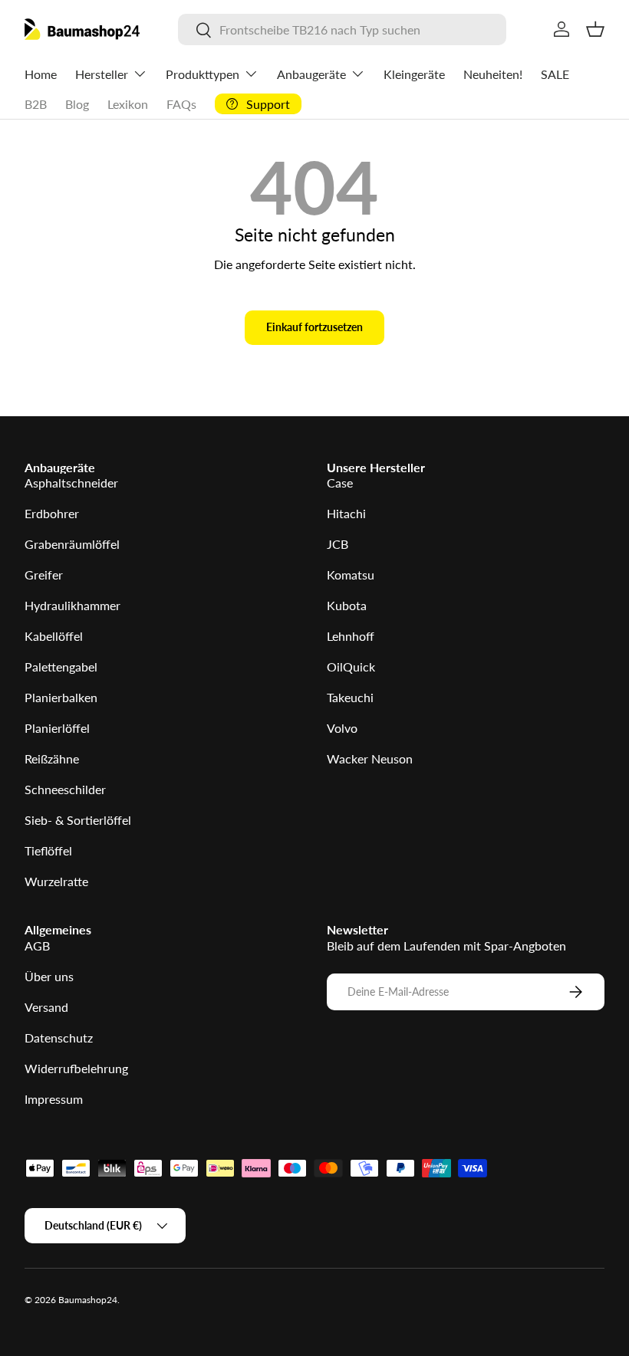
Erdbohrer (52, 513)
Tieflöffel (48, 850)
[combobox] (342, 29)
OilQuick (351, 666)
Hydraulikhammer (72, 605)
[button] (595, 29)
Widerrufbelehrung (76, 1068)
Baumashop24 (87, 1299)
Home (41, 74)
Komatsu (350, 574)
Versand (46, 1007)
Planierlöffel (57, 728)
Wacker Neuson (370, 758)
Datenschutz (59, 1037)
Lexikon (127, 104)
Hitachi (346, 513)
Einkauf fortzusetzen (314, 326)
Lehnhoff (350, 636)
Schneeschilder (65, 789)
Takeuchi (350, 697)
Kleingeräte (414, 74)
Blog (77, 104)
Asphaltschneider (71, 482)
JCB (337, 544)
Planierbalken (61, 697)
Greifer (44, 574)
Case (340, 482)
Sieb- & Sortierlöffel (78, 820)
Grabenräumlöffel (72, 544)
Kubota (347, 605)
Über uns (49, 976)
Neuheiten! (492, 74)
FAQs (181, 104)
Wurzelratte (56, 881)
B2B (36, 104)
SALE (555, 74)
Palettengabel (61, 666)
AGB (37, 945)
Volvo (342, 728)
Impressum (54, 1099)
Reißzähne (52, 758)
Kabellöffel (54, 636)
